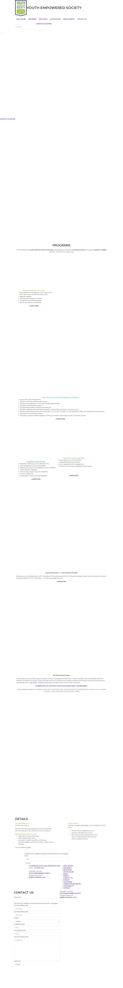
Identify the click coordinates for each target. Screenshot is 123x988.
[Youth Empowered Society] (21, 8)
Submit (28, 863)
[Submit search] (16, 30)
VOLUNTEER (47, 24)
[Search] (16, 24)
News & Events (69, 19)
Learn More (34, 306)
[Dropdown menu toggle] (16, 22)
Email (26, 856)
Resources (43, 19)
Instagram (27, 847)
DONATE (39, 24)
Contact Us (82, 19)
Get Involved (55, 19)
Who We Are (21, 19)
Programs (32, 19)
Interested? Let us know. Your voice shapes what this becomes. (61, 686)
